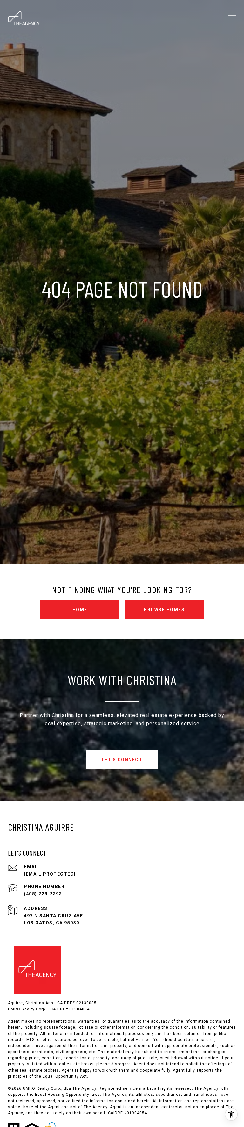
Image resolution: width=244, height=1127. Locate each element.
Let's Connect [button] (122, 759)
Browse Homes (164, 609)
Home (79, 609)
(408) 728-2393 (43, 893)
